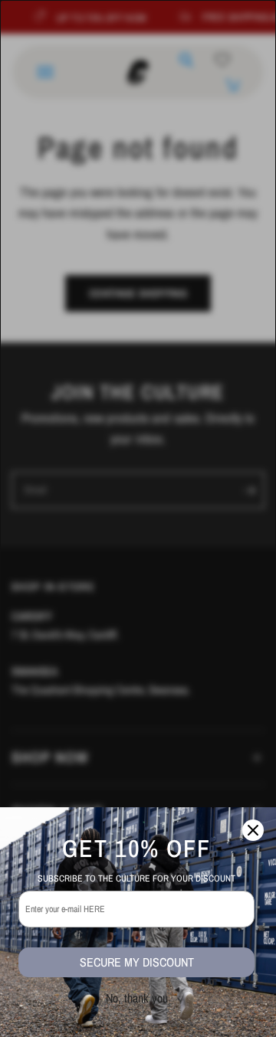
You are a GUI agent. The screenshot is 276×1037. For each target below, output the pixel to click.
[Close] (253, 830)
